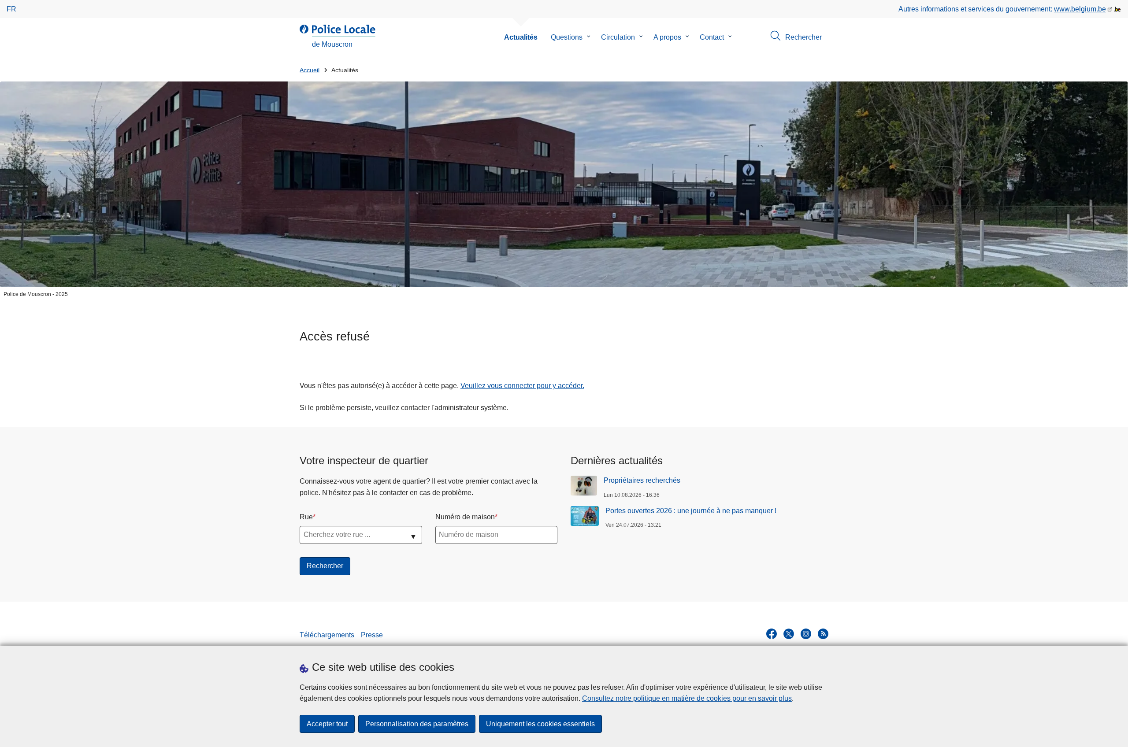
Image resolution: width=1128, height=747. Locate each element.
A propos (667, 37)
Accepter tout (327, 724)
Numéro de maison (465, 517)
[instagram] (806, 634)
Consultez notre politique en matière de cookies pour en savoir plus (687, 698)
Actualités (521, 37)
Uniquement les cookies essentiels (540, 724)
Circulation (618, 37)
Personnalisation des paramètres (416, 724)
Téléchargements (327, 635)
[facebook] (771, 634)
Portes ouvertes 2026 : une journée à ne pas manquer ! (690, 510)
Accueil (309, 70)
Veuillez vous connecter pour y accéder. (522, 385)
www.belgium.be (1080, 9)
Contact (712, 37)
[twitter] (788, 634)
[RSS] (823, 634)
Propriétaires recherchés (642, 480)
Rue (306, 517)
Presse (372, 635)
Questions (567, 37)
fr (11, 9)
